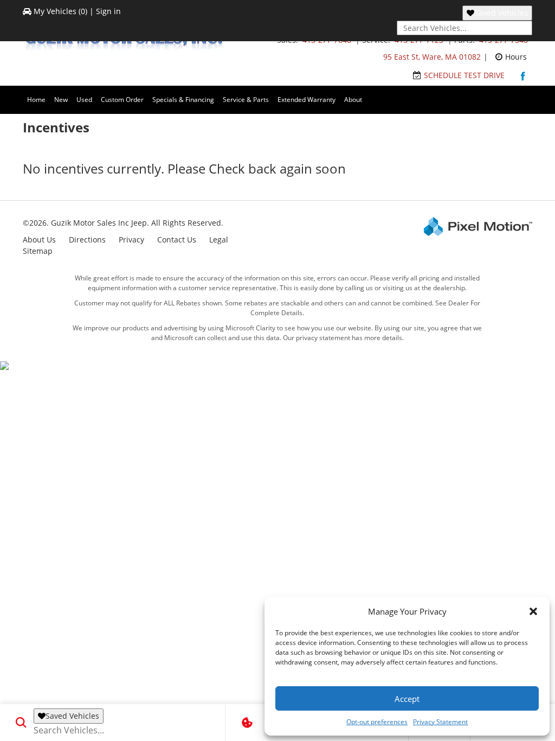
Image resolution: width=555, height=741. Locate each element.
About (353, 99)
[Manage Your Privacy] (247, 722)
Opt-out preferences (377, 721)
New (61, 99)
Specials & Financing (183, 99)
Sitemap (38, 251)
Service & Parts (246, 99)
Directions (87, 239)
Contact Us (176, 239)
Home (36, 99)
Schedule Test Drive (464, 75)
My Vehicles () (60, 11)
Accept (407, 698)
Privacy (131, 239)
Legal (218, 239)
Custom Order (122, 99)
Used (84, 99)
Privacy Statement (440, 721)
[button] (533, 611)
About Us (39, 239)
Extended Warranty (306, 99)
